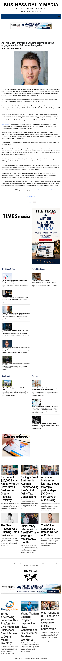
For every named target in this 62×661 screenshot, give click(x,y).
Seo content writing (38, 563)
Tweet (29, 202)
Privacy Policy (47, 563)
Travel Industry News (25, 651)
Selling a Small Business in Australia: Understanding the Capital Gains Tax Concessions (29, 487)
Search (58, 563)
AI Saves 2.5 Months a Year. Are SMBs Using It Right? (15, 297)
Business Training (4, 655)
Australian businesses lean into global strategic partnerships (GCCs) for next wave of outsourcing (50, 489)
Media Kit (26, 565)
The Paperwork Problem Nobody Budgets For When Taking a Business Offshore (14, 281)
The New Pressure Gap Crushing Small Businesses (10, 530)
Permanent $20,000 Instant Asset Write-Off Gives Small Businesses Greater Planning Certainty (10, 489)
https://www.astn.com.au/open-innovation (46, 190)
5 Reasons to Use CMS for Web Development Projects (45, 406)
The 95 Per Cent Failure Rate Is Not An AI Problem (49, 530)
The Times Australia (34, 565)
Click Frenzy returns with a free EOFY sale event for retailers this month (30, 534)
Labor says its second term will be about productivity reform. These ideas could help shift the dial (44, 388)
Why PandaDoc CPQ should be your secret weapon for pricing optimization (50, 621)
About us (10, 563)
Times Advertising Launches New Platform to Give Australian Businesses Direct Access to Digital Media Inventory (10, 628)
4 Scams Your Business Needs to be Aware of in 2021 (44, 423)
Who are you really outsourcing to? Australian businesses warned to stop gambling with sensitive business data (16, 314)
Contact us (4, 563)
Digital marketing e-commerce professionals (23, 563)
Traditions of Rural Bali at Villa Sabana (41, 280)
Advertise (54, 563)
